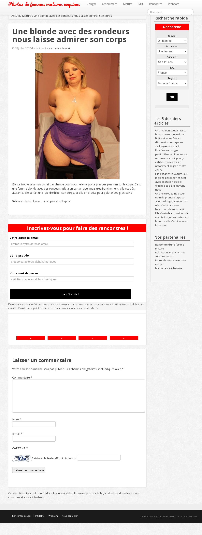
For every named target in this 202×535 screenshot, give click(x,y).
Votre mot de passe (24, 273)
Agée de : (172, 57)
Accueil (15, 16)
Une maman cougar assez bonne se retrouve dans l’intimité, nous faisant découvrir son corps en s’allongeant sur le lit (171, 138)
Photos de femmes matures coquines (44, 4)
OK (172, 97)
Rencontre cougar (21, 515)
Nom (15, 419)
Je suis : (172, 35)
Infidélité (40, 515)
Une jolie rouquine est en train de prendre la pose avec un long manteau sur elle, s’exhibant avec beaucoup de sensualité (170, 201)
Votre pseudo (19, 255)
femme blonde (23, 201)
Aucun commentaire (56, 48)
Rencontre (155, 4)
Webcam (173, 4)
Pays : (172, 67)
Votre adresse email (24, 238)
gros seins (55, 201)
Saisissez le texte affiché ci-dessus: (54, 458)
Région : (172, 78)
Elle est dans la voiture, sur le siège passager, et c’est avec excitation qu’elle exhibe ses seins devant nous (171, 181)
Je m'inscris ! (70, 294)
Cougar (91, 4)
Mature (127, 4)
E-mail (16, 433)
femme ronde (41, 201)
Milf (140, 4)
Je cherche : (172, 46)
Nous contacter (70, 515)
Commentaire (22, 377)
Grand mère (109, 4)
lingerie (66, 201)
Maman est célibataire (168, 268)
